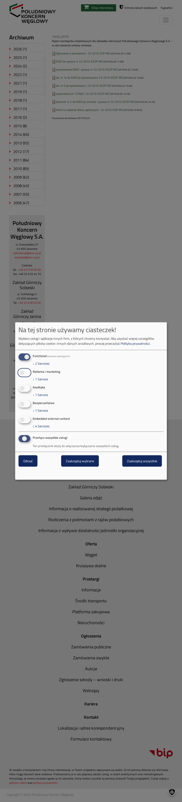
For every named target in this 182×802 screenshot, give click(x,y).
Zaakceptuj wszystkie (142, 460)
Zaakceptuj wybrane (80, 460)
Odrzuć (28, 460)
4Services (41, 426)
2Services (41, 363)
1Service (40, 379)
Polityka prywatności (135, 343)
